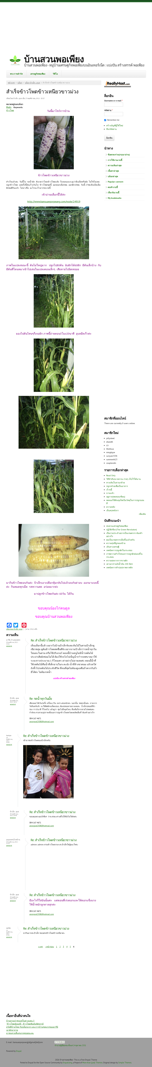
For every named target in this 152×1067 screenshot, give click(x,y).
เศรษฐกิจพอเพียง (37, 73)
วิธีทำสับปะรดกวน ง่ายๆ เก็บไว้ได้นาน (123, 479)
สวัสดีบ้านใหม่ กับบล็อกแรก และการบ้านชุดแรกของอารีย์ (32, 1027)
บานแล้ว (110, 493)
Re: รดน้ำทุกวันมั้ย (40, 699)
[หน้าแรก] (15, 60)
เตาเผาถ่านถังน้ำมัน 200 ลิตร (119, 564)
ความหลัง (110, 507)
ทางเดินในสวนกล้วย (115, 482)
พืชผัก (8, 107)
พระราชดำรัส (16, 73)
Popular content (115, 181)
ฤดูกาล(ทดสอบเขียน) (115, 496)
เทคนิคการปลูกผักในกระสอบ (119, 550)
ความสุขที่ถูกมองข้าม (115, 543)
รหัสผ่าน (108, 110)
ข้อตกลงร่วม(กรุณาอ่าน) (119, 154)
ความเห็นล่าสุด (115, 165)
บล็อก (20, 83)
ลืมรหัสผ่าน (111, 129)
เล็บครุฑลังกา (112, 510)
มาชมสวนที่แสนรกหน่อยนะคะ (20, 1033)
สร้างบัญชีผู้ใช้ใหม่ (114, 125)
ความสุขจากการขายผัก (117, 560)
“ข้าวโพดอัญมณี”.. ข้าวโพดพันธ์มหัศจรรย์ (24, 1024)
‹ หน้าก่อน (49, 946)
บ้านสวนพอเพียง (54, 59)
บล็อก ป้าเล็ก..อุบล (32, 83)
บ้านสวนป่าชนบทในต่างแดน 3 (20, 1020)
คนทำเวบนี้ (113, 187)
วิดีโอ (55, 73)
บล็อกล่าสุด (113, 176)
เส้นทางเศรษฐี (112, 546)
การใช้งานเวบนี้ (115, 160)
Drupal (19, 1051)
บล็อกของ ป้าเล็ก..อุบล (14, 629)
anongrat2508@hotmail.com (41, 721)
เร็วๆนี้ (109, 489)
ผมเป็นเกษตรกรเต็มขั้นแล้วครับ (120, 539)
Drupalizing (67, 1062)
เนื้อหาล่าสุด (113, 171)
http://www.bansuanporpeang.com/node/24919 (53, 201)
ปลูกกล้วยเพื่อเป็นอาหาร (117, 486)
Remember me (113, 120)
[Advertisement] (76, 26)
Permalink (9, 646)
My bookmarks (114, 198)
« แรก (40, 946)
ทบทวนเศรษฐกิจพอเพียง (117, 526)
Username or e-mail (113, 100)
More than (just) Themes (92, 1062)
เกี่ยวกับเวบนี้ (113, 192)
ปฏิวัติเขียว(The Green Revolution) (121, 529)
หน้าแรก (11, 83)
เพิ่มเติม (142, 514)
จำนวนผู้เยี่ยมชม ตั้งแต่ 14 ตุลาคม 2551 (70, 1045)
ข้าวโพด (10, 110)
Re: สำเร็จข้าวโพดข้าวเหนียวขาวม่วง (54, 640)
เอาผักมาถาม (12, 1030)
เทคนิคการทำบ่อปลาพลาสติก (119, 567)
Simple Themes (124, 1062)
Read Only (110, 475)
